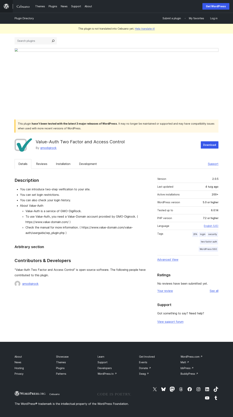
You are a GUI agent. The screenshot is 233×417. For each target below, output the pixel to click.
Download (209, 144)
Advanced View (167, 259)
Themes (61, 362)
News (18, 362)
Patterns (61, 373)
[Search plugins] (53, 40)
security (212, 234)
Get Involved (147, 356)
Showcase (62, 356)
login (202, 234)
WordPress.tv (107, 373)
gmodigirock (48, 148)
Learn (101, 356)
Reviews (41, 164)
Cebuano (54, 394)
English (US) (211, 225)
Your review (165, 291)
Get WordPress (216, 6)
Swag (144, 373)
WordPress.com (192, 356)
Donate (145, 368)
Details (22, 164)
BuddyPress (189, 373)
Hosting (19, 368)
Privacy (19, 373)
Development (88, 164)
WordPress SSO (208, 249)
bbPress (187, 368)
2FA (195, 234)
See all (214, 291)
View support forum (170, 321)
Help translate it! (145, 28)
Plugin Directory (24, 18)
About (18, 356)
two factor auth (209, 241)
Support (213, 164)
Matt (185, 362)
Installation (63, 164)
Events (143, 362)
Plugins (60, 368)
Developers (105, 368)
